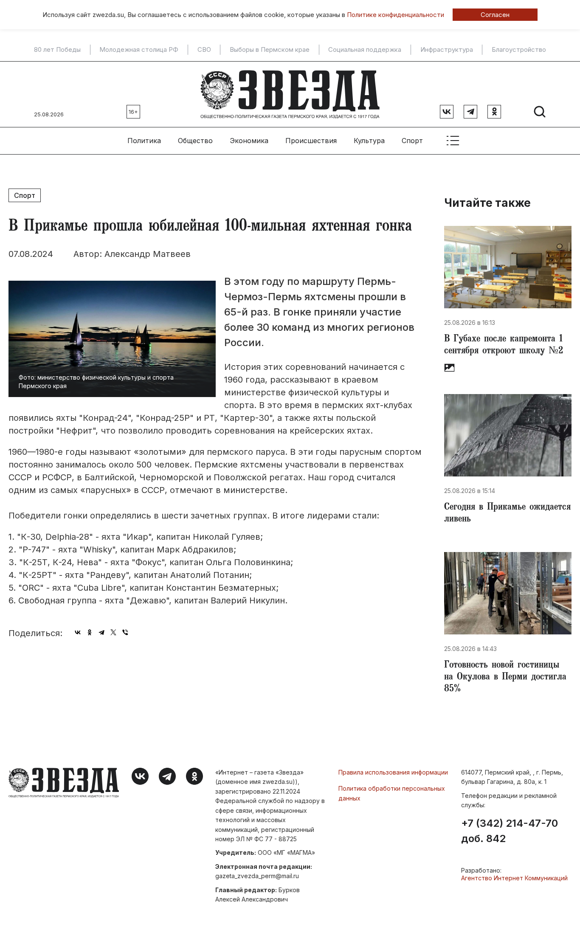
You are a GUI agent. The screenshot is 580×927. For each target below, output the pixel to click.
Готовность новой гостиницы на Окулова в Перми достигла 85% (505, 678)
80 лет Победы (57, 50)
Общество (195, 140)
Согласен (495, 15)
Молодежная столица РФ (138, 50)
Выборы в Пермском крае (270, 50)
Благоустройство (519, 50)
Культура (369, 140)
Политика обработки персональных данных (391, 793)
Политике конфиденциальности (395, 15)
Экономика (249, 140)
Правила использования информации (393, 772)
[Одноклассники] (89, 632)
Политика (144, 140)
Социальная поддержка (364, 50)
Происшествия (311, 140)
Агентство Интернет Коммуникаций (514, 878)
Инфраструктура (446, 50)
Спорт (412, 140)
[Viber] (125, 632)
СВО (204, 50)
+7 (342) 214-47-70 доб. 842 (509, 831)
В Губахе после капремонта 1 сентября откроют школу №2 (503, 346)
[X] (113, 632)
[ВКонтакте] (78, 632)
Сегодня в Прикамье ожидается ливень (507, 514)
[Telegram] (101, 632)
